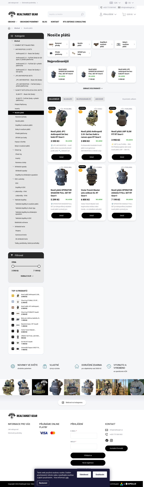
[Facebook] (107, 440)
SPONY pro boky (21, 137)
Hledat (82, 14)
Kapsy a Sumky (20, 142)
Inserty (17, 109)
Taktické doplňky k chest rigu (25, 208)
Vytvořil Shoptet (113, 484)
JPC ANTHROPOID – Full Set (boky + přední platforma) (28, 85)
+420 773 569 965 (116, 434)
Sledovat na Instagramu (74, 402)
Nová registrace (87, 463)
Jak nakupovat (13, 3)
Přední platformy (21, 133)
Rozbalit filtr (26, 276)
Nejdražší (68, 99)
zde (67, 478)
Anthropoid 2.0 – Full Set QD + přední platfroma (29, 64)
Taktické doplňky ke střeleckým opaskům (26, 213)
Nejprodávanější (83, 99)
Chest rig (18, 150)
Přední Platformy (21, 104)
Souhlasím (100, 474)
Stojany (18, 231)
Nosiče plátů (19, 113)
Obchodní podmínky (29, 3)
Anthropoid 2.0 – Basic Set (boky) (27, 53)
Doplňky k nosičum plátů (23, 125)
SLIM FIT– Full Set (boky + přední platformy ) (27, 99)
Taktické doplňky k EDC (23, 218)
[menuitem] (13, 21)
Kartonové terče (21, 235)
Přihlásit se (88, 455)
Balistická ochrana (21, 222)
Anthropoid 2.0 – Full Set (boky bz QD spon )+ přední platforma (29, 59)
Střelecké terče (20, 226)
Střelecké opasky (21, 167)
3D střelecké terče (21, 239)
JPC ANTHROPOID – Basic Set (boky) (29, 80)
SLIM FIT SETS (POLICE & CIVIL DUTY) (28, 90)
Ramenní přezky (21, 117)
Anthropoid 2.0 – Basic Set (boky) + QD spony (28, 71)
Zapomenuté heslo (84, 469)
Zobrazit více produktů (91, 88)
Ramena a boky (20, 162)
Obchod (17, 41)
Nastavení (43, 483)
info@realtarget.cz (116, 430)
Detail (61, 157)
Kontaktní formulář (116, 448)
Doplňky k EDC (20, 187)
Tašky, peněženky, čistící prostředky (27, 243)
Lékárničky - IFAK (21, 191)
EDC (16, 183)
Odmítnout (84, 474)
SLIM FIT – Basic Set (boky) (25, 94)
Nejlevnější (54, 99)
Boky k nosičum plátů (22, 129)
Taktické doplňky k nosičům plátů (26, 204)
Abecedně (99, 99)
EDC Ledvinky (19, 179)
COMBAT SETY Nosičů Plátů (24, 45)
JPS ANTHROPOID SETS (23, 76)
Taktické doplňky (20, 200)
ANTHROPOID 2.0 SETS (23, 49)
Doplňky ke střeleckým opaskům (26, 175)
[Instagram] (111, 440)
